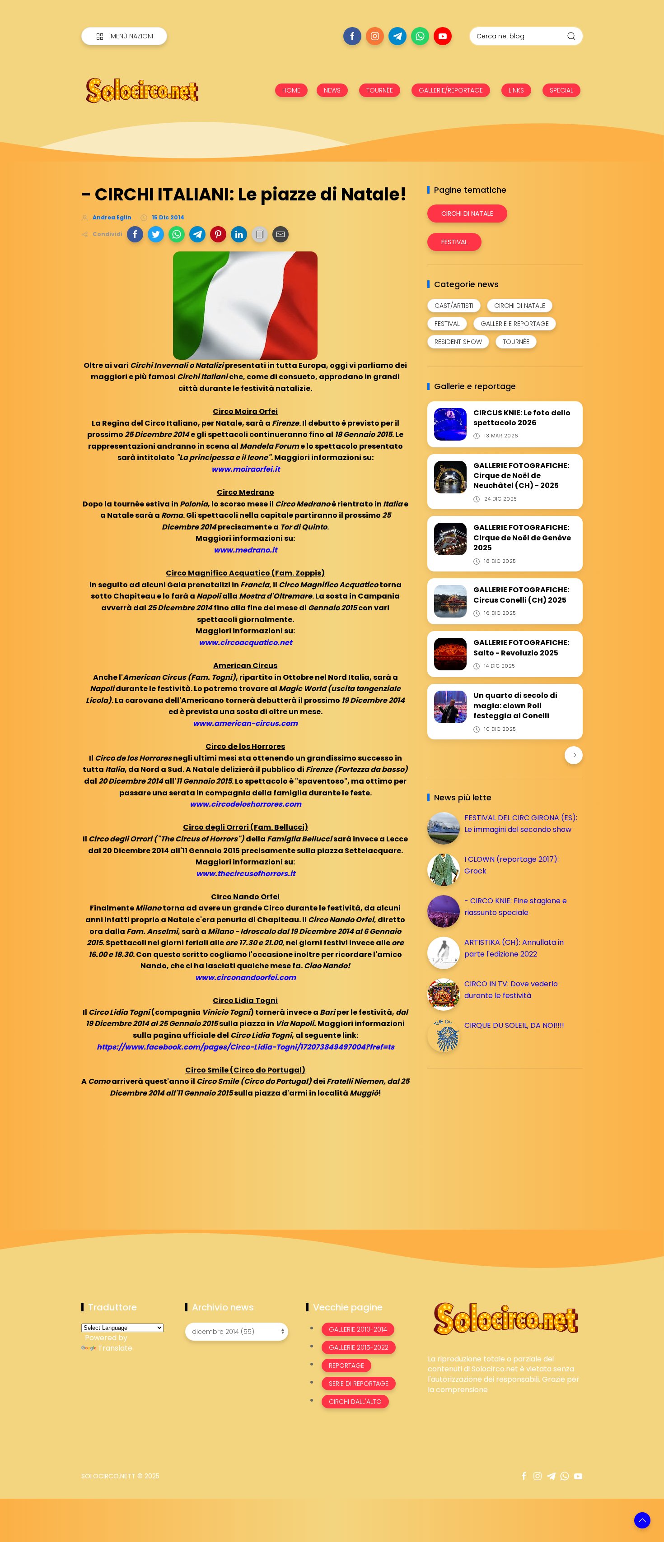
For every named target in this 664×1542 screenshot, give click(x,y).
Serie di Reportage (358, 1383)
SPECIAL (561, 90)
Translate (115, 1348)
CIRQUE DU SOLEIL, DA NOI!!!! (514, 1025)
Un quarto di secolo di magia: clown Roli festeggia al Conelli (515, 705)
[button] (135, 234)
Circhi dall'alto (355, 1401)
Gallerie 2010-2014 (358, 1329)
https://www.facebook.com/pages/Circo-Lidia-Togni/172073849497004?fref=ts (245, 1047)
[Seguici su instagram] (375, 36)
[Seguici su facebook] (352, 36)
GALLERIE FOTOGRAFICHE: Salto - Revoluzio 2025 (521, 647)
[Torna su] (642, 1520)
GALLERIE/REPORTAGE (451, 90)
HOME (291, 90)
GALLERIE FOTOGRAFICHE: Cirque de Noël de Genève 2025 (522, 537)
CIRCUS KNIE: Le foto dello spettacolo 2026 (521, 418)
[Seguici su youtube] (443, 36)
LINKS (516, 90)
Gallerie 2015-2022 (358, 1347)
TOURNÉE (379, 90)
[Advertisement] (495, 1138)
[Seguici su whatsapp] (420, 36)
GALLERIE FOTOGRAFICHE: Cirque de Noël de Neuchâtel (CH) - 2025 (521, 475)
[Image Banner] (505, 1318)
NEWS (332, 90)
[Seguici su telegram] (397, 36)
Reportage (346, 1365)
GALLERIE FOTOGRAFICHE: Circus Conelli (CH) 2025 (521, 595)
